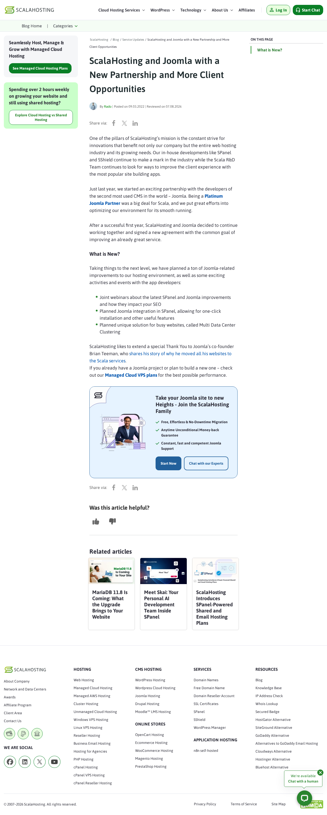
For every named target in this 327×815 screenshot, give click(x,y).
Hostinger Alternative (272, 759)
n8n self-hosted (206, 751)
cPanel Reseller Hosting (93, 783)
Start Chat (311, 10)
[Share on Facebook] (115, 123)
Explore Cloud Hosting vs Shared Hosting (41, 117)
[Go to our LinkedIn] (25, 769)
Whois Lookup (266, 704)
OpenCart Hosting (149, 735)
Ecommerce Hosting (151, 743)
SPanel (199, 712)
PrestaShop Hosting (151, 766)
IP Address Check (269, 696)
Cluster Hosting (86, 704)
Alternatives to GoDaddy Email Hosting (286, 743)
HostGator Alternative (273, 720)
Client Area (13, 713)
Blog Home (32, 26)
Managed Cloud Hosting (93, 688)
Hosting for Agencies (90, 751)
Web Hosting (84, 680)
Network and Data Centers (25, 689)
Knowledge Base (268, 688)
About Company (17, 681)
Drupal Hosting (147, 704)
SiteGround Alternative (273, 727)
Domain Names (206, 680)
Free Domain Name (209, 688)
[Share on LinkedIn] (136, 123)
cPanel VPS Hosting (89, 775)
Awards (10, 697)
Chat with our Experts (206, 463)
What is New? (269, 50)
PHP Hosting (84, 759)
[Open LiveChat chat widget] (304, 798)
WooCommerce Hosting (154, 751)
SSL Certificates (206, 704)
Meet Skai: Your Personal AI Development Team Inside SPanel (161, 604)
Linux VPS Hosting (88, 727)
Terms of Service (244, 804)
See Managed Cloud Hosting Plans (40, 68)
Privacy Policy (205, 804)
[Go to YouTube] (54, 769)
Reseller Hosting (87, 735)
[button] (122, 11)
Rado (107, 106)
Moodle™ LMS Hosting (153, 712)
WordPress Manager (210, 727)
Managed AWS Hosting (92, 696)
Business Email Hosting (92, 743)
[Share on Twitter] (125, 123)
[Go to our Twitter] (39, 769)
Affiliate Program (17, 705)
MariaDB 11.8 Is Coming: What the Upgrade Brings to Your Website (109, 604)
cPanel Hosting (86, 767)
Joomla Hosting (147, 696)
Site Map (279, 804)
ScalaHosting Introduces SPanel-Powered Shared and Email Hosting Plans (214, 607)
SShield (199, 720)
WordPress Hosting (150, 680)
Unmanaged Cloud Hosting (95, 712)
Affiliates (247, 10)
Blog (259, 680)
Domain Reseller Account (214, 696)
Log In (281, 10)
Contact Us (12, 721)
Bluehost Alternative (271, 767)
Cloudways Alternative (273, 751)
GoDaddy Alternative (272, 735)
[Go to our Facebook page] (10, 769)
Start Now (168, 463)
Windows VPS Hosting (91, 720)
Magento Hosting (149, 758)
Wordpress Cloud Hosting (155, 688)
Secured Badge (267, 712)
